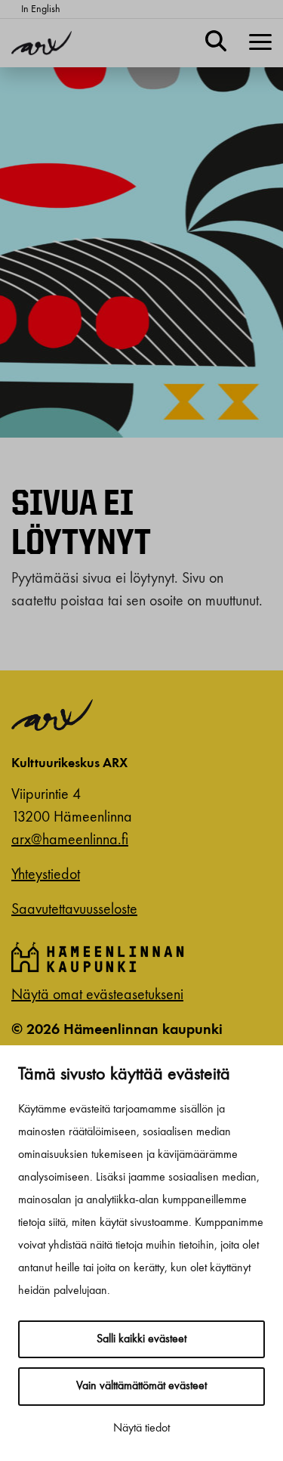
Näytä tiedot (141, 1428)
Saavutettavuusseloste (74, 910)
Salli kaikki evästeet (141, 1339)
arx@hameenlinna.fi (69, 840)
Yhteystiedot (45, 875)
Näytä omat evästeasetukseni (97, 995)
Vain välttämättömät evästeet (141, 1386)
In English (40, 9)
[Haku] (216, 43)
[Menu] (260, 43)
